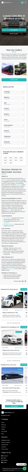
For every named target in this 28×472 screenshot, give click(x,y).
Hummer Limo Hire (5, 442)
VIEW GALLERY (14, 79)
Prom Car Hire (4, 449)
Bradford (5, 180)
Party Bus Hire (4, 444)
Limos (24, 178)
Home (2, 422)
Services (3, 427)
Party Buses (19, 294)
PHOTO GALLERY (14, 33)
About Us (3, 424)
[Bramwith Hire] (7, 69)
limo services (11, 268)
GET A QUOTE (14, 30)
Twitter (4, 458)
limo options (19, 249)
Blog (2, 433)
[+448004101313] (22, 2)
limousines (18, 184)
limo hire (9, 210)
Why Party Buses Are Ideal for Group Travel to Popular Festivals (12, 313)
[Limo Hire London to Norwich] (12, 375)
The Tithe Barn (7, 218)
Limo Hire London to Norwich (10, 388)
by (18, 309)
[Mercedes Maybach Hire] (20, 69)
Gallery (3, 429)
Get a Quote (4, 431)
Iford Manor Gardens (8, 224)
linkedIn (5, 462)
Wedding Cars (18, 331)
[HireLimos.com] (7, 2)
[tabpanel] (12, 306)
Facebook (5, 455)
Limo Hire (19, 369)
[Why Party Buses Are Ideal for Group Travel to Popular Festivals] (12, 300)
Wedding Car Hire (5, 440)
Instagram (5, 460)
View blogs (23, 289)
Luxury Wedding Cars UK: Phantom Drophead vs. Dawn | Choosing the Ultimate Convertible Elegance (12, 351)
